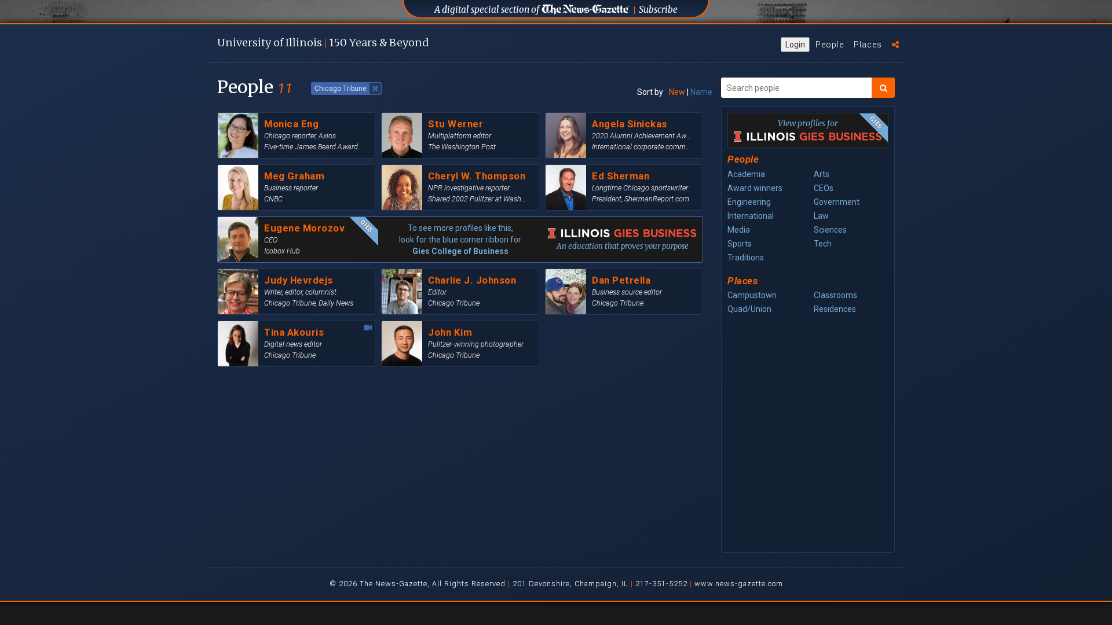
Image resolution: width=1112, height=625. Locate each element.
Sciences (830, 229)
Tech (823, 243)
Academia (746, 174)
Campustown (752, 295)
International (750, 215)
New (677, 92)
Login (795, 44)
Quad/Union (749, 309)
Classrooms (835, 295)
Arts (821, 174)
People (829, 44)
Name (701, 92)
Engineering (749, 202)
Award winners (754, 188)
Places (868, 44)
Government (836, 202)
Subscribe (658, 9)
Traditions (745, 257)
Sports (739, 243)
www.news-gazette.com (738, 583)
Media (738, 229)
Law (821, 215)
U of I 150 (323, 42)
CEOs (823, 188)
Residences (835, 309)
